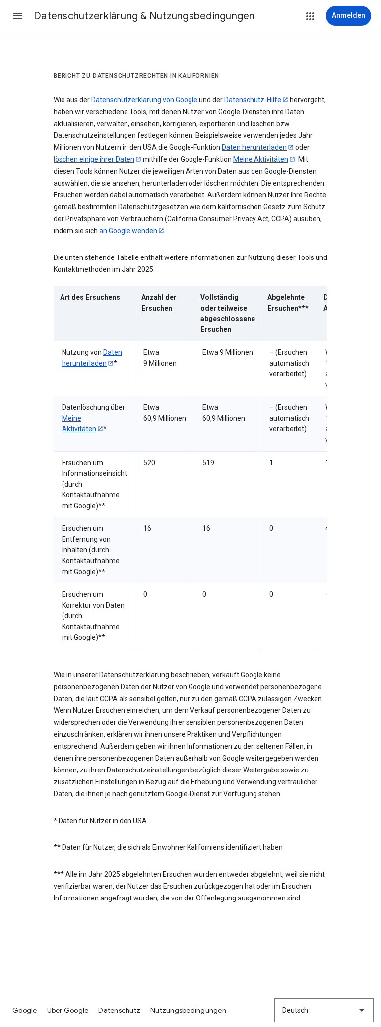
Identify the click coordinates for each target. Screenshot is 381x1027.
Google (24, 1010)
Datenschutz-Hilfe (252, 100)
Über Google (68, 1010)
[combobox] (324, 1010)
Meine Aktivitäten (260, 159)
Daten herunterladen (254, 147)
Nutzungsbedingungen (188, 1010)
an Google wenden (128, 231)
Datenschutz (119, 1010)
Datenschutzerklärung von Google (144, 100)
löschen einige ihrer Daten (94, 159)
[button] (18, 16)
